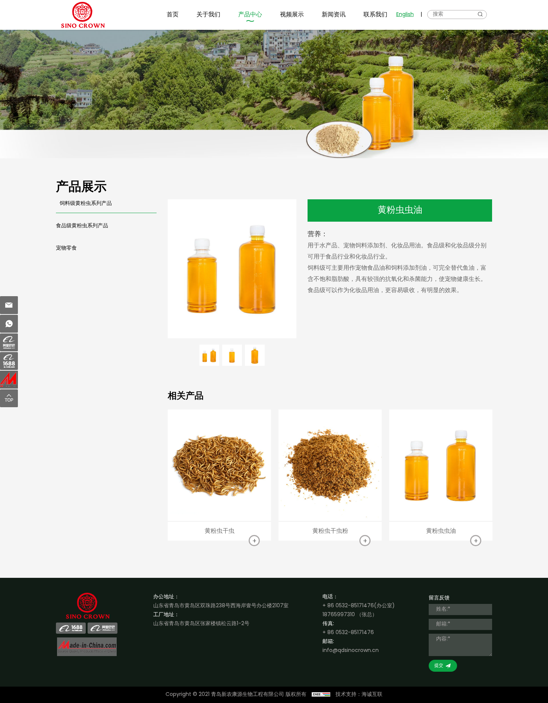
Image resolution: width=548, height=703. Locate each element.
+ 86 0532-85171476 (348, 606)
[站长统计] (321, 694)
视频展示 (292, 15)
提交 (438, 665)
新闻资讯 (334, 15)
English (405, 14)
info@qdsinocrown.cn (350, 650)
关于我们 (208, 15)
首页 (173, 15)
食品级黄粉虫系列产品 (82, 226)
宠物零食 (66, 248)
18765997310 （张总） (349, 615)
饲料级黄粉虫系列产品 (86, 203)
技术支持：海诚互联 (359, 694)
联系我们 (375, 15)
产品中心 (250, 15)
